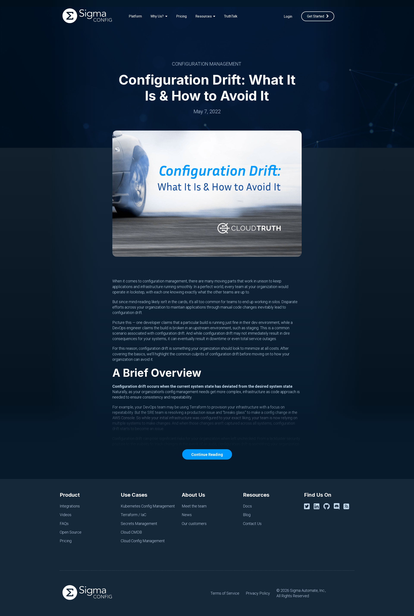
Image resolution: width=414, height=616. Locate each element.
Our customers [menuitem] (194, 523)
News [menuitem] (187, 514)
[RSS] (347, 506)
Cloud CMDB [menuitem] (131, 532)
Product (70, 495)
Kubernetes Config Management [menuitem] (148, 506)
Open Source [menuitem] (71, 532)
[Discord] (337, 506)
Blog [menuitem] (247, 514)
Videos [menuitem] (65, 514)
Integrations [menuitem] (70, 506)
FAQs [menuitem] (64, 523)
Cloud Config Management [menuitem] (143, 541)
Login (288, 16)
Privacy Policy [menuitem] (258, 593)
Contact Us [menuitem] (252, 523)
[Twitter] (307, 506)
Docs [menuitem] (247, 506)
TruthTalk (230, 16)
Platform (135, 16)
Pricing (181, 16)
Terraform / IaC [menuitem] (133, 514)
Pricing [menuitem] (66, 541)
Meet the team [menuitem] (194, 506)
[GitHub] (327, 506)
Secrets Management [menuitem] (139, 523)
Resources (256, 495)
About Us (193, 495)
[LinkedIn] (317, 506)
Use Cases (134, 495)
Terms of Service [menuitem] (224, 593)
